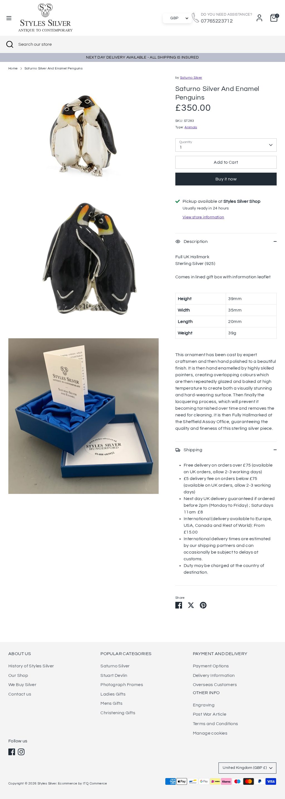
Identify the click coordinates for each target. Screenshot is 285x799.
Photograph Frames (121, 684)
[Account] (259, 17)
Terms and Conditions (215, 723)
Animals (191, 127)
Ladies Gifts (113, 694)
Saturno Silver (191, 77)
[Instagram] (21, 752)
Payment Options (211, 666)
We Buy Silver (22, 684)
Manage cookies (210, 733)
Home (13, 68)
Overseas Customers (215, 684)
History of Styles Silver (31, 666)
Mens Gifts (111, 703)
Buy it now (226, 179)
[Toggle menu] (8, 18)
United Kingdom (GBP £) (245, 768)
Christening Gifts (117, 713)
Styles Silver (47, 783)
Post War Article (209, 714)
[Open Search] (9, 44)
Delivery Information (214, 675)
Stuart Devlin (113, 675)
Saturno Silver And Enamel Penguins (53, 68)
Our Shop (18, 675)
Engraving (204, 705)
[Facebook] (11, 752)
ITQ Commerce (95, 783)
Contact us (19, 694)
